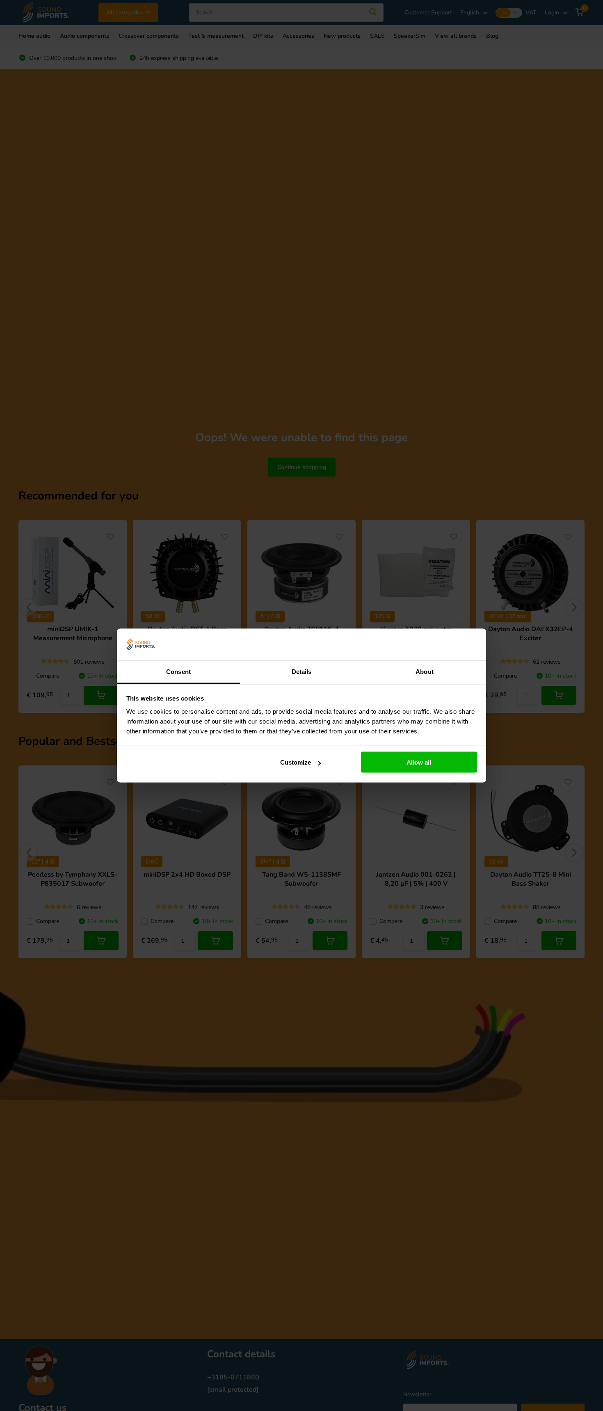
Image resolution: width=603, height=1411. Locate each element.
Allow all (419, 762)
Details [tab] (302, 671)
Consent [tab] (178, 671)
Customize (295, 762)
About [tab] (425, 671)
